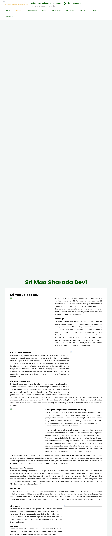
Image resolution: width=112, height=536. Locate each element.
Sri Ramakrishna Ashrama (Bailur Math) (56, 3)
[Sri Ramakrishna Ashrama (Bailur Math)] (16, 4)
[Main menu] (106, 3)
